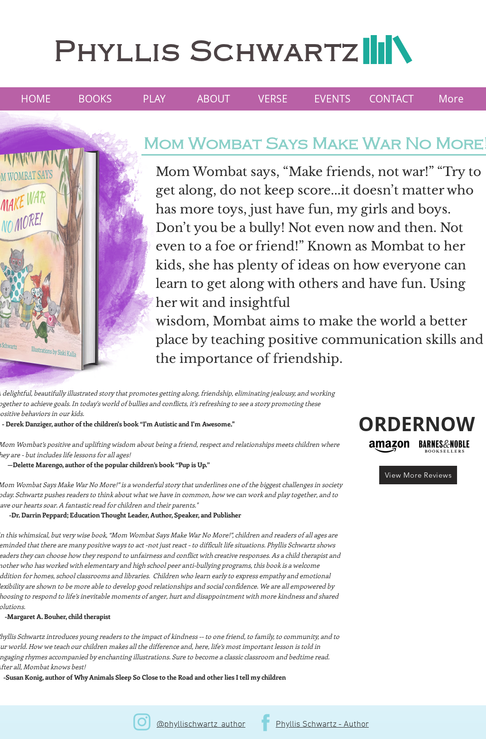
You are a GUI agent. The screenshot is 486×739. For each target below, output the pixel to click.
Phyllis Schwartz (206, 52)
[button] (94, 99)
